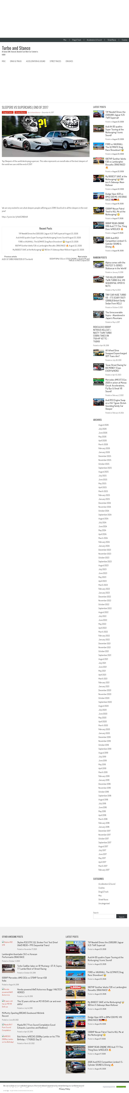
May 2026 (102, 436)
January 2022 (104, 639)
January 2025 (104, 499)
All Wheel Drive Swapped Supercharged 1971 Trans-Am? (116, 353)
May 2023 (102, 577)
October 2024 (104, 510)
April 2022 (103, 628)
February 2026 (104, 448)
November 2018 (105, 788)
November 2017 (105, 834)
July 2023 (102, 569)
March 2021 (103, 678)
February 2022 (104, 635)
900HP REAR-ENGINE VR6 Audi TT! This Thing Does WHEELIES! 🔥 (116, 226)
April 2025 (103, 487)
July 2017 (102, 850)
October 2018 (104, 791)
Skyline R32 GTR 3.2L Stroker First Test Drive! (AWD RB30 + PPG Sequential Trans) (37, 944)
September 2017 (105, 842)
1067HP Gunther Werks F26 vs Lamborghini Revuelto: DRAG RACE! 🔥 (42, 245)
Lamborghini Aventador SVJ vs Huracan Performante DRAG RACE (19, 955)
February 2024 (104, 542)
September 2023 (105, 561)
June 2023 (103, 573)
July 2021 (102, 663)
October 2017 (104, 838)
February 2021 (104, 682)
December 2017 (104, 831)
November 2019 (105, 741)
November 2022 (105, 600)
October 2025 (104, 464)
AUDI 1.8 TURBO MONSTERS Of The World (17, 259)
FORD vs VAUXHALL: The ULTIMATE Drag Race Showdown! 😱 (41, 241)
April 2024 (102, 534)
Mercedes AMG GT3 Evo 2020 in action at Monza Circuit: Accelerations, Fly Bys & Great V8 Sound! (115, 385)
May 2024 (102, 530)
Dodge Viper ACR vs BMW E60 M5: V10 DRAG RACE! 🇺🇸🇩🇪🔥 (116, 196)
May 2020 (102, 717)
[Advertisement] (64, 19)
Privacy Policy (64, 1089)
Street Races (112, 40)
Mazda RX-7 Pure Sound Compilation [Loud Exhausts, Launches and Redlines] (36, 1026)
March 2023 (103, 585)
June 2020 (103, 713)
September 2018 (105, 795)
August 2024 (103, 518)
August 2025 (103, 471)
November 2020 (105, 694)
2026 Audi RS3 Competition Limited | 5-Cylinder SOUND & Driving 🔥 (116, 242)
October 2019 (104, 745)
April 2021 (102, 674)
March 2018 (103, 819)
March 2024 (103, 538)
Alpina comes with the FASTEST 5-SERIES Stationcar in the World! (115, 265)
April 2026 (103, 440)
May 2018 (102, 811)
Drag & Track (76, 40)
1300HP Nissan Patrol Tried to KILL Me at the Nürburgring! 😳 (115, 211)
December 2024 (105, 503)
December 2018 (105, 784)
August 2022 (103, 612)
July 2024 (102, 522)
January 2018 (104, 827)
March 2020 (103, 725)
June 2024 (103, 526)
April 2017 (102, 862)
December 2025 (105, 456)
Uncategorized (104, 903)
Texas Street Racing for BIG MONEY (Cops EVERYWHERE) (115, 368)
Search (96, 912)
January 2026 (104, 452)
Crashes (124, 40)
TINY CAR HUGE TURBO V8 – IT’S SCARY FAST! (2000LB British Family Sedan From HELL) (115, 299)
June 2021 (103, 667)
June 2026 (103, 432)
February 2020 (104, 729)
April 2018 (102, 815)
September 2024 (105, 514)
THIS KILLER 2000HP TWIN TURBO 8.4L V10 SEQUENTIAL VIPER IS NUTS (115, 281)
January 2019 (104, 780)
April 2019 (102, 768)
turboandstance (35, 112)
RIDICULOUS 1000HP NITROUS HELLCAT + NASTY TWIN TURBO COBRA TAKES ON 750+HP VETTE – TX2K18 (102, 334)
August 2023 (103, 565)
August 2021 (103, 659)
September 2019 (105, 749)
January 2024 (104, 546)
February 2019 (104, 776)
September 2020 (105, 702)
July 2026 (103, 429)
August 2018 (103, 799)
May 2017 (102, 858)
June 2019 (103, 760)
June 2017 (103, 854)
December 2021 (104, 643)
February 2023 (104, 589)
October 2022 (104, 604)
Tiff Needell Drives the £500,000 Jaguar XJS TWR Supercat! (42, 233)
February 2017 (104, 870)
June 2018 (103, 807)
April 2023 (103, 581)
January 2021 (104, 686)
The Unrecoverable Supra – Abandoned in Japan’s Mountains (115, 315)
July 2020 (103, 710)
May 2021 (102, 670)
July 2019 (102, 756)
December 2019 (105, 737)
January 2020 (104, 733)
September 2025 (105, 468)
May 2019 (102, 764)
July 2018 (102, 803)
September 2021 (105, 655)
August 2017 (103, 846)
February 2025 (104, 495)
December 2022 (105, 596)
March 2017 (103, 866)
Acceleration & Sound (94, 40)
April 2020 (103, 721)
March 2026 (103, 444)
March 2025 (103, 491)
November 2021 (105, 647)
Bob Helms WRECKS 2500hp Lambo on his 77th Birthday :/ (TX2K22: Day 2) (38, 1038)
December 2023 (105, 550)
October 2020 (104, 698)
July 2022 (102, 616)
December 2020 (105, 690)
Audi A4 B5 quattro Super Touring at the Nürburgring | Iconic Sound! (42, 237)
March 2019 (103, 772)
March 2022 (103, 631)
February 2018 (104, 823)
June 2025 (103, 479)
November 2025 (105, 460)
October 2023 (104, 557)
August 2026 (104, 425)
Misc (64, 40)
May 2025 (102, 483)
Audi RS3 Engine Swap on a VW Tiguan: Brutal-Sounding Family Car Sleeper (116, 404)
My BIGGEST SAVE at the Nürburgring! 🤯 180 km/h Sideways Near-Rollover (42, 249)
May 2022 (102, 624)
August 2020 (104, 706)
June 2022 (103, 620)
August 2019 (103, 752)
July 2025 (102, 475)
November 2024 (105, 507)
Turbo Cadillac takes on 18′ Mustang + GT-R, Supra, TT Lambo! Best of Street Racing (39, 967)
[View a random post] (123, 61)
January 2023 (104, 592)
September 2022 (105, 608)
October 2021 (104, 651)
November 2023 (105, 553)
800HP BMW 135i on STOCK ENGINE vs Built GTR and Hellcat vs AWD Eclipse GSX (70, 260)
